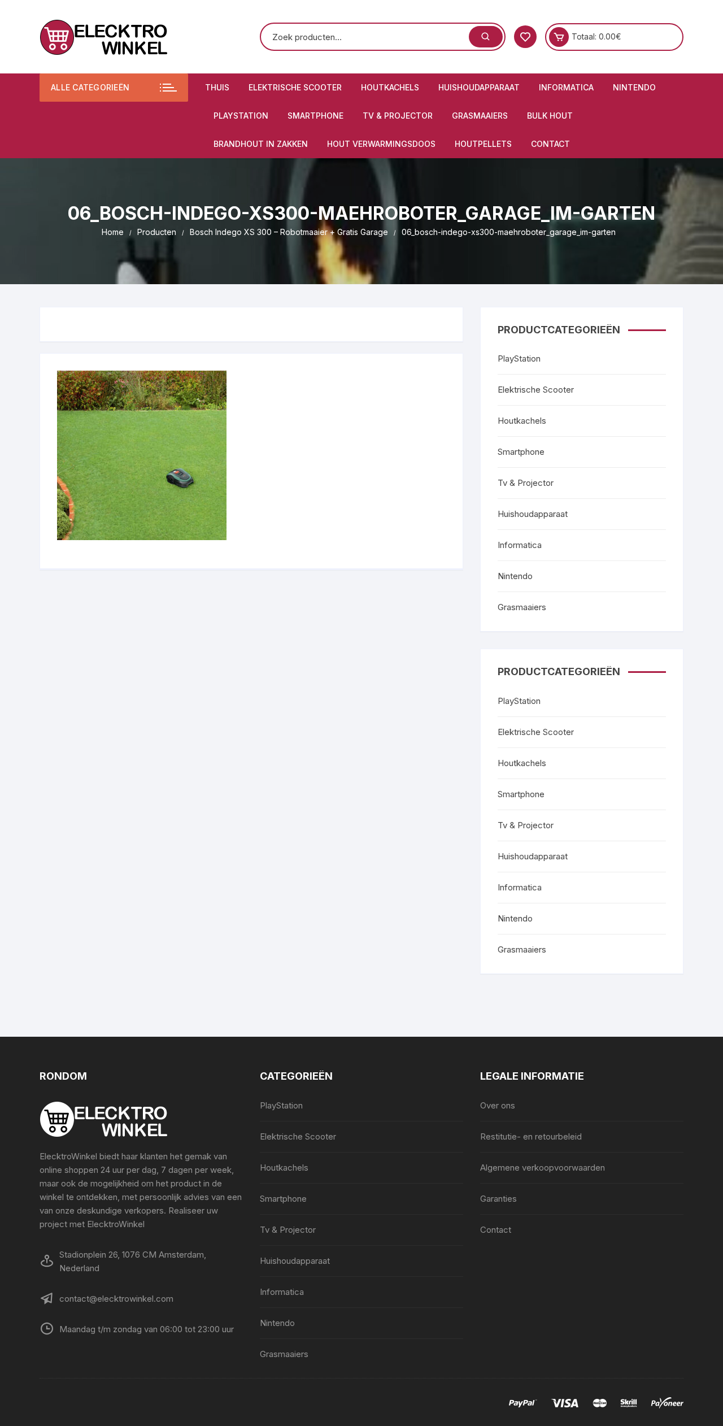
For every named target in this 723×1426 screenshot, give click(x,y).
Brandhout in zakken (261, 144)
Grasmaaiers (480, 115)
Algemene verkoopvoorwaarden (542, 1167)
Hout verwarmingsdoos (381, 144)
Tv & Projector (398, 115)
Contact (550, 144)
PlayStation (241, 115)
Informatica (566, 87)
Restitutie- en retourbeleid (531, 1136)
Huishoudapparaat (479, 87)
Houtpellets (483, 144)
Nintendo (634, 87)
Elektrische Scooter (295, 87)
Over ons (497, 1105)
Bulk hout (550, 115)
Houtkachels (390, 87)
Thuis (217, 87)
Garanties (498, 1198)
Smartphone (315, 115)
